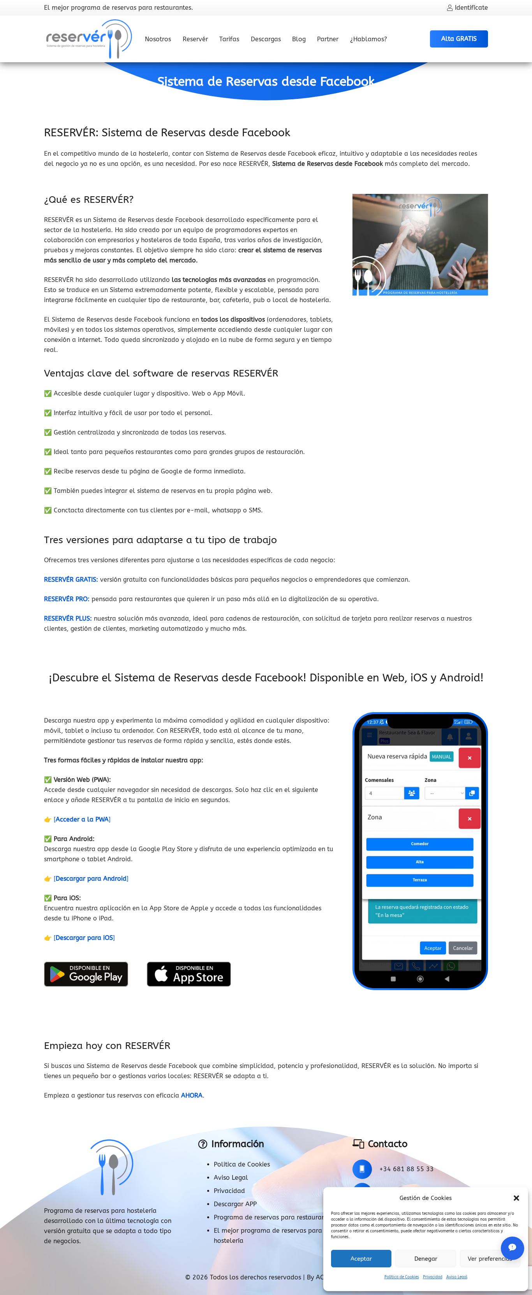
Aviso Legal (456, 1277)
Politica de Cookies (242, 1164)
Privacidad (432, 1277)
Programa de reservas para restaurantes (274, 1217)
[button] (516, 1198)
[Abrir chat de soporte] (512, 1248)
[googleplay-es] (86, 974)
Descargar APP (235, 1204)
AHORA (192, 1095)
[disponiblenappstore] (189, 974)
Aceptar (361, 1258)
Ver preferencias (490, 1258)
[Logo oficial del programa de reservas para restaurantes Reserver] (89, 39)
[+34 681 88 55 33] (365, 1169)
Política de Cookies (401, 1277)
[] (82, 819)
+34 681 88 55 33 (406, 1169)
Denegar (425, 1258)
